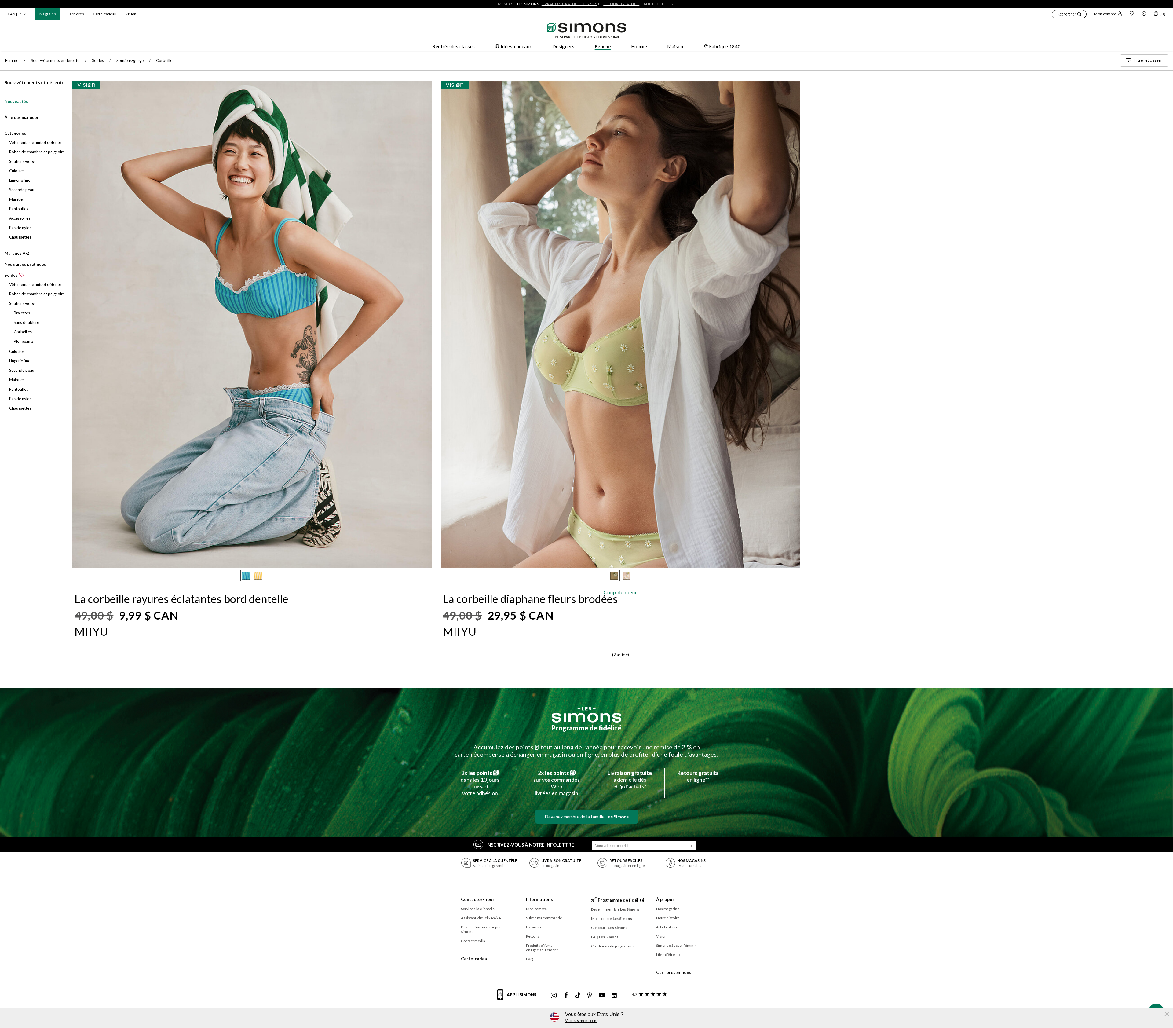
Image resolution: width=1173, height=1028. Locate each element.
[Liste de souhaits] (1131, 14)
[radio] (245, 575)
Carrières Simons (674, 972)
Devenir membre (615, 909)
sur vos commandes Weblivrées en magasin (556, 783)
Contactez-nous (478, 899)
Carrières (75, 14)
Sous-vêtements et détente (35, 82)
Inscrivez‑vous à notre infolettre (530, 844)
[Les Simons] (586, 715)
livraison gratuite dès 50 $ (569, 4)
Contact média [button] (473, 940)
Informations (539, 899)
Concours (609, 927)
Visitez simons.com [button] (581, 1020)
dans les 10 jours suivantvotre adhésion (480, 783)
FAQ (529, 959)
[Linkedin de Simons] (614, 995)
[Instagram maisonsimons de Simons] (554, 995)
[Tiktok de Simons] (577, 995)
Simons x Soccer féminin (676, 945)
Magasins (47, 14)
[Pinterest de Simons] (589, 995)
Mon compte (1105, 14)
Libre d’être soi (668, 954)
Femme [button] (603, 46)
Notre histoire (668, 918)
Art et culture (667, 927)
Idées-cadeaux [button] (516, 46)
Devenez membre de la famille (587, 816)
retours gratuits (621, 4)
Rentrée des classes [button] (453, 46)
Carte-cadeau (104, 14)
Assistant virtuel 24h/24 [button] (481, 918)
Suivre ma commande (544, 918)
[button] (1069, 15)
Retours (532, 936)
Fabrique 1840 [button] (725, 46)
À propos (665, 899)
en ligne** (698, 776)
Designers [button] (563, 46)
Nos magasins (667, 908)
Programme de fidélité (586, 728)
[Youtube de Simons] (602, 995)
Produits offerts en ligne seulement (542, 947)
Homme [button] (639, 46)
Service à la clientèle (478, 908)
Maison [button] (675, 46)
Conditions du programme (613, 946)
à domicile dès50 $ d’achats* (630, 780)
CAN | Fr (14, 14)
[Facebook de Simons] (566, 995)
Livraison (533, 927)
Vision (130, 14)
